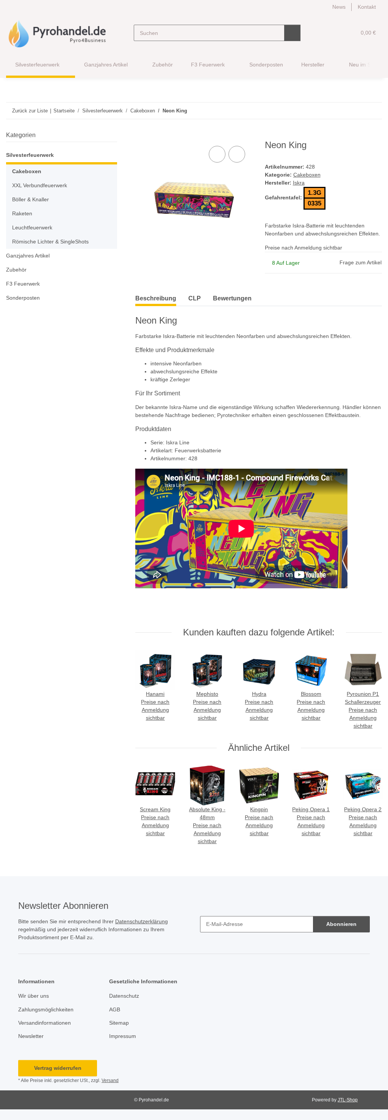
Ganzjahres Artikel (28, 256)
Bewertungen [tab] (232, 298)
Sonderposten (23, 298)
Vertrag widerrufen (57, 1068)
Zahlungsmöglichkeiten (46, 1009)
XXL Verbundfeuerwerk (39, 185)
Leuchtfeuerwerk (32, 227)
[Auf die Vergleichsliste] (217, 154)
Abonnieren (341, 924)
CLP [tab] (194, 298)
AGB (114, 1009)
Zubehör (16, 270)
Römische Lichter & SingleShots (50, 242)
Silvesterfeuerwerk (30, 155)
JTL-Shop (348, 1100)
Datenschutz (124, 996)
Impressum (122, 1036)
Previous (148, 690)
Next (368, 690)
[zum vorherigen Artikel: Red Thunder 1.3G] (357, 111)
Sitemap (119, 1023)
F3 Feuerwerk (23, 284)
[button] (321, 33)
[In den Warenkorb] (141, 135)
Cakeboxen (307, 175)
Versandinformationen (44, 1023)
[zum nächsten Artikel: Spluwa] (374, 111)
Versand (110, 1080)
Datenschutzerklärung (141, 921)
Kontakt (367, 7)
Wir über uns (33, 996)
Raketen (22, 213)
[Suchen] (292, 33)
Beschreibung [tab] (155, 298)
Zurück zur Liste (30, 111)
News (339, 7)
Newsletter (31, 1036)
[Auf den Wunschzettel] (236, 154)
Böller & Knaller (30, 199)
